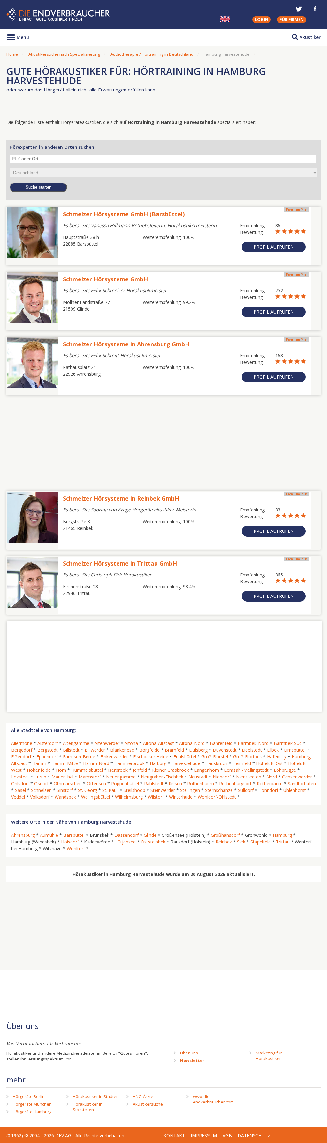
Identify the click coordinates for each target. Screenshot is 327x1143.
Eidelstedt (252, 750)
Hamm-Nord (96, 763)
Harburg (158, 763)
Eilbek (273, 750)
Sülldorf (246, 790)
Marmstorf (90, 777)
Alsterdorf (47, 743)
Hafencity (276, 757)
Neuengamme (121, 777)
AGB (227, 1135)
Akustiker (310, 37)
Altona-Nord (192, 743)
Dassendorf (126, 835)
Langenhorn (206, 770)
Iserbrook (118, 770)
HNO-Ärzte (143, 1096)
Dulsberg (198, 750)
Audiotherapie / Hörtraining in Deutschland (152, 54)
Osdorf (41, 783)
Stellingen (190, 790)
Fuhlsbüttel (184, 757)
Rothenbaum (200, 783)
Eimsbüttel (295, 750)
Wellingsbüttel (95, 797)
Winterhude (181, 797)
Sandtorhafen (302, 783)
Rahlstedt (154, 783)
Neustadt (198, 777)
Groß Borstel (214, 757)
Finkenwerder (114, 757)
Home (12, 54)
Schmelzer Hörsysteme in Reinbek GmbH (121, 498)
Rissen (175, 783)
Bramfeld (174, 750)
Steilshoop (134, 790)
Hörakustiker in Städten (96, 1096)
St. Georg (87, 790)
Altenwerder (107, 743)
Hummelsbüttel (87, 770)
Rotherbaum (270, 783)
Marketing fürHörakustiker (269, 1055)
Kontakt (174, 1135)
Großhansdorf (225, 835)
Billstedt (71, 750)
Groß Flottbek (247, 757)
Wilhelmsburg (129, 797)
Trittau (283, 842)
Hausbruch (216, 763)
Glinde (150, 835)
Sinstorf (65, 790)
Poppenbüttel (125, 783)
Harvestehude (185, 763)
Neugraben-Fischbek (162, 777)
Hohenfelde (39, 770)
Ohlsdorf (20, 783)
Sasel (20, 790)
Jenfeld (140, 770)
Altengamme (76, 743)
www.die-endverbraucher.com (213, 1099)
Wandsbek (65, 797)
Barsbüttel (74, 835)
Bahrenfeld (221, 743)
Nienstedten (248, 777)
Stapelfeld (260, 842)
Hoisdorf (70, 842)
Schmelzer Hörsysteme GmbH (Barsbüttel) (124, 214)
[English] (225, 19)
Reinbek (224, 842)
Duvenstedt (225, 750)
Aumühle (49, 835)
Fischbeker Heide (150, 757)
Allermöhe (21, 743)
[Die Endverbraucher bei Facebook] (315, 9)
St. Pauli (110, 790)
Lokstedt (20, 777)
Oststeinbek (153, 842)
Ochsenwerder (297, 777)
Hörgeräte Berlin (29, 1096)
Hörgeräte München (32, 1104)
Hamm (39, 763)
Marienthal (62, 777)
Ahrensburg (23, 835)
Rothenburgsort (235, 783)
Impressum (204, 1135)
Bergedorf (21, 750)
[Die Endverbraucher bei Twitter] (299, 9)
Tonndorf (268, 790)
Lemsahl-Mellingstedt (246, 770)
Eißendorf (21, 757)
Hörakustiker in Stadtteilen (88, 1106)
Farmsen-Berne (79, 757)
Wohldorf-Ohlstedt (217, 797)
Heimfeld (241, 763)
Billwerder (95, 750)
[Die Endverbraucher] (59, 14)
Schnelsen (41, 790)
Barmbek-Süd (288, 743)
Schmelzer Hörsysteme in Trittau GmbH (120, 563)
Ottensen (96, 783)
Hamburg (282, 835)
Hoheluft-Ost (269, 763)
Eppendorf (47, 757)
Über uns (189, 1053)
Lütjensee (125, 842)
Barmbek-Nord (253, 743)
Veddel (18, 797)
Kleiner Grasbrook (170, 770)
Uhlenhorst (294, 790)
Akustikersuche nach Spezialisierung (64, 54)
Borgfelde (149, 750)
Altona (131, 743)
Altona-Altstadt (158, 743)
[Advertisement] (163, 440)
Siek (241, 842)
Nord (271, 777)
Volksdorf (39, 797)
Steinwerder (162, 790)
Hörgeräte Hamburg (32, 1112)
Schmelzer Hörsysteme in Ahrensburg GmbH (126, 344)
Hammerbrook (129, 763)
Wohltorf (76, 848)
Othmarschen (68, 783)
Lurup (40, 777)
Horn (61, 770)
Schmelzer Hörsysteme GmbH (105, 279)
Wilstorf (156, 797)
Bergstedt (47, 750)
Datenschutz (254, 1135)
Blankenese (122, 750)
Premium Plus (296, 209)
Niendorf (222, 777)
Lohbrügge (285, 770)
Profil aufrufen (274, 247)
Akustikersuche (148, 1104)
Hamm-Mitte (64, 763)
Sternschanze (219, 790)
